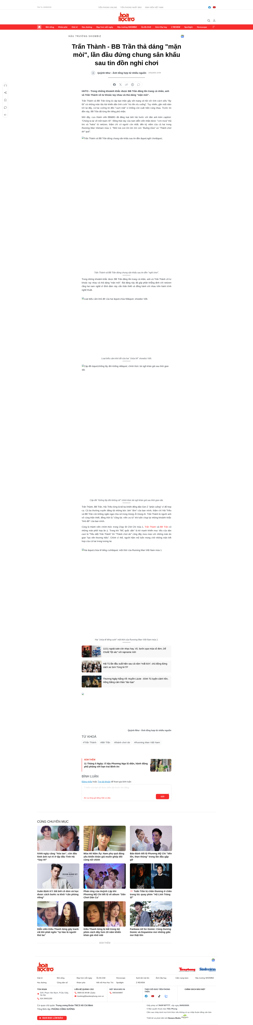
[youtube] (214, 7)
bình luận (138, 84)
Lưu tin (5, 100)
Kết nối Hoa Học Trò (104, 982)
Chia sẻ (5, 92)
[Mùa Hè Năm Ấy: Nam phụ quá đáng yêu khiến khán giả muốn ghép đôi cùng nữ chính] (105, 838)
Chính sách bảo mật (195, 989)
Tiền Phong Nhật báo (131, 7)
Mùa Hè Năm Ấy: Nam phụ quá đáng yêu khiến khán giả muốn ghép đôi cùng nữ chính (104, 856)
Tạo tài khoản (104, 782)
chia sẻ (114, 84)
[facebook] (209, 7)
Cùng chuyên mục (53, 821)
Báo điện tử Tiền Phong (126, 17)
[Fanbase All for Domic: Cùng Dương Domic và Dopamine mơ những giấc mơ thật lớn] (151, 914)
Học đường (87, 27)
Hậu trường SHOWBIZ (127, 27)
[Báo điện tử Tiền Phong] (187, 970)
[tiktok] (161, 996)
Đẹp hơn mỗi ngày (104, 27)
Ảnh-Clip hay (161, 27)
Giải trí (75, 27)
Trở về (5, 115)
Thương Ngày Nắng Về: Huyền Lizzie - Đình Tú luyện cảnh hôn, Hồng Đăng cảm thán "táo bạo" (135, 680)
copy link (126, 84)
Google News (182, 36)
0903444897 (117, 993)
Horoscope (202, 27)
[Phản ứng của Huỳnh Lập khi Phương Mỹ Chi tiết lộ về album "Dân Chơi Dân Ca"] (105, 876)
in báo (132, 84)
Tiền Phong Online (107, 7)
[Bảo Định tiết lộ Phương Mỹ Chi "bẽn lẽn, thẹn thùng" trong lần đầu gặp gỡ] (151, 838)
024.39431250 (46, 998)
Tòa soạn (42, 989)
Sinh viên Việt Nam (154, 7)
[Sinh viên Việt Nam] (208, 970)
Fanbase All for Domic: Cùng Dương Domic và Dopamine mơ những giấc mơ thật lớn (150, 932)
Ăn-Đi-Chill (146, 27)
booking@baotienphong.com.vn (90, 996)
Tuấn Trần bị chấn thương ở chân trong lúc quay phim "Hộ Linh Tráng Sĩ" (151, 894)
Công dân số (62, 982)
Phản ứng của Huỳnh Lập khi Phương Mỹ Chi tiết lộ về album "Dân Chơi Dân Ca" (105, 894)
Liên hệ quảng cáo (84, 989)
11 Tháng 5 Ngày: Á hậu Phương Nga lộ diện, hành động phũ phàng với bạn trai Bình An (116, 765)
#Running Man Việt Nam (147, 742)
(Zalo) (92, 993)
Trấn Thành (150, 527)
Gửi (162, 796)
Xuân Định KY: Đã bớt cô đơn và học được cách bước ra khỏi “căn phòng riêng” (58, 894)
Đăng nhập (87, 782)
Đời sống (50, 27)
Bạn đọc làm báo (52, 1018)
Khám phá (62, 27)
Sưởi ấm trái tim (142, 978)
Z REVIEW (175, 27)
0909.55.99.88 (83, 993)
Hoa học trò (45, 967)
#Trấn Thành (89, 742)
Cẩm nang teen (182, 978)
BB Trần (164, 527)
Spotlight (188, 27)
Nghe (5, 85)
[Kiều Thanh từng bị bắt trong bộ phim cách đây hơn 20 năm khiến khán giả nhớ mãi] (105, 914)
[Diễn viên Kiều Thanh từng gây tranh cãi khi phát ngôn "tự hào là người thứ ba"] (58, 914)
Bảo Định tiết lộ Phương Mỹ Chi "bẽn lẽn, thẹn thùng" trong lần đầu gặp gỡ (151, 856)
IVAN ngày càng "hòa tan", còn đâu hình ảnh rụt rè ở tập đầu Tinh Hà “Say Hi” (57, 856)
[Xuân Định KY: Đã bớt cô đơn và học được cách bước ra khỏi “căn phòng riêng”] (58, 876)
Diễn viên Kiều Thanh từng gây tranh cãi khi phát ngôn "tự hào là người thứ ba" (58, 932)
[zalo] (167, 996)
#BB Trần (105, 742)
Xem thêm (214, 27)
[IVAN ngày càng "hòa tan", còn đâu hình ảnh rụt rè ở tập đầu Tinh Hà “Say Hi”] (58, 838)
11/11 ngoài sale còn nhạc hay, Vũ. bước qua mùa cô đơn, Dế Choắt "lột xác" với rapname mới (134, 650)
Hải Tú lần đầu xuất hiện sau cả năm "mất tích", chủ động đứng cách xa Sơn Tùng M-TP (135, 665)
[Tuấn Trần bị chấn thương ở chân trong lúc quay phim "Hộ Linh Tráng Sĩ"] (151, 876)
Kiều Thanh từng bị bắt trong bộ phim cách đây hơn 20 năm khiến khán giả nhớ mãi (102, 932)
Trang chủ (39, 27)
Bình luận (5, 107)
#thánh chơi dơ (122, 742)
